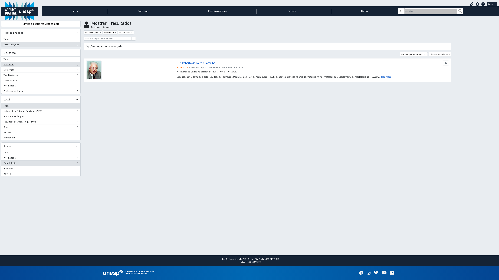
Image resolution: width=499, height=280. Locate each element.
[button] (472, 4)
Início (75, 11)
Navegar (292, 11)
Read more (385, 76)
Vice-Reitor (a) (40, 86)
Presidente (40, 65)
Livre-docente (40, 81)
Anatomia (40, 169)
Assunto (8, 146)
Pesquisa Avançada (217, 11)
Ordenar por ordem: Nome (413, 54)
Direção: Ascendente (439, 54)
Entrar (491, 4)
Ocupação (10, 53)
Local (7, 99)
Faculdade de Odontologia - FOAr (40, 122)
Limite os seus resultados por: (41, 24)
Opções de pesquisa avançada (104, 46)
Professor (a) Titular (40, 92)
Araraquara (40, 138)
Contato (364, 11)
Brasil (40, 128)
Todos (6, 39)
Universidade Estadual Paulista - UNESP (40, 112)
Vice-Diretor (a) (40, 76)
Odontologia (40, 164)
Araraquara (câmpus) (40, 117)
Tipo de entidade (14, 32)
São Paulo (40, 133)
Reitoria (40, 174)
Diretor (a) (40, 70)
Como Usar (143, 11)
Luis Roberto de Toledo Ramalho (196, 63)
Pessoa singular (40, 45)
